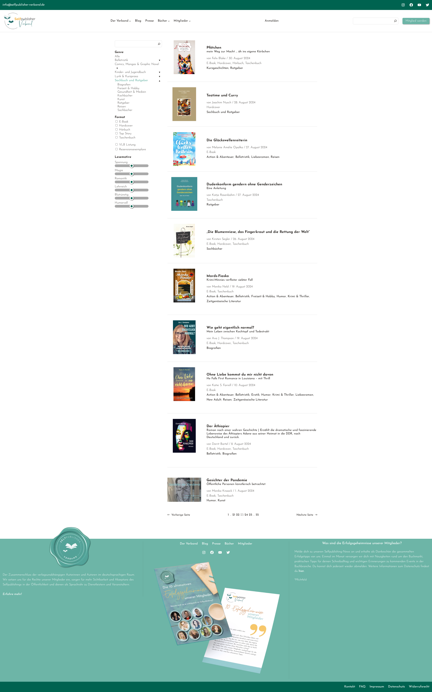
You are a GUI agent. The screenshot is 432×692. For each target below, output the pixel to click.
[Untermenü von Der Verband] (130, 21)
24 (246, 514)
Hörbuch (124, 129)
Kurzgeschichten (217, 68)
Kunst (121, 99)
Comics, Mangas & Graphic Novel (137, 64)
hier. (301, 571)
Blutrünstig (121, 194)
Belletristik (121, 60)
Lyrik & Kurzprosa (126, 76)
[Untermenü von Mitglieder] (190, 21)
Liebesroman (260, 157)
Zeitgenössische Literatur (224, 301)
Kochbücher (124, 95)
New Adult (214, 399)
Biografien (123, 84)
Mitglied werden (416, 20)
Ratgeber (123, 102)
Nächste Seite (306, 515)
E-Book (123, 121)
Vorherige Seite (178, 515)
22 (237, 514)
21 (233, 514)
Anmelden (272, 20)
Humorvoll (121, 203)
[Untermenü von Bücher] (169, 21)
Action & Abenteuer (220, 157)
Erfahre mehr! (12, 594)
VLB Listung (127, 144)
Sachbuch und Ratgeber (131, 80)
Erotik (255, 394)
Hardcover (125, 125)
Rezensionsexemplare (132, 149)
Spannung (121, 162)
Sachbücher (124, 110)
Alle (117, 56)
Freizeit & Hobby (128, 88)
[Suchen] (395, 21)
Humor (281, 296)
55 (257, 514)
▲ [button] (159, 81)
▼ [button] (159, 60)
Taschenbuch (126, 137)
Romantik (121, 178)
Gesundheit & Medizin (131, 92)
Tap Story (124, 133)
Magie (119, 170)
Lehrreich (121, 186)
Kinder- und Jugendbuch (130, 72)
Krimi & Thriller (298, 296)
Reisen (121, 106)
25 (250, 514)
